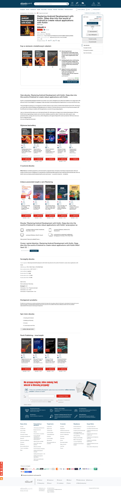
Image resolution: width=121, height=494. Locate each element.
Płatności (62, 438)
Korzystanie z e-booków (39, 433)
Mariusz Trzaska (73, 152)
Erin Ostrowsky (41, 362)
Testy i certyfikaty (24, 448)
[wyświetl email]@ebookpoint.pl (56, 489)
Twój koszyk (49, 430)
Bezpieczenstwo (37, 429)
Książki (38, 9)
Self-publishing (77, 435)
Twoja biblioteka (50, 434)
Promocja (40, 29)
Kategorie (22, 9)
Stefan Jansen (24, 209)
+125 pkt (47, 29)
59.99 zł (51, 159)
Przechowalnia (50, 432)
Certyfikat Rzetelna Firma (92, 428)
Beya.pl (49, 483)
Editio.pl (69, 480)
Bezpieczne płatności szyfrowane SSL (32, 475)
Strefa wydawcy (77, 428)
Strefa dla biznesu (77, 426)
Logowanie (49, 426)
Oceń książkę (50, 438)
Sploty (69, 483)
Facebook (1, 463)
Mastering (48, 34)
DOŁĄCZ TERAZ (63, 396)
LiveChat (62, 446)
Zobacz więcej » (28, 404)
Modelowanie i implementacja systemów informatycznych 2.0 (74, 151)
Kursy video (44, 9)
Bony (89, 9)
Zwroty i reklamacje (64, 434)
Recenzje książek (64, 442)
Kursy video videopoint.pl (92, 446)
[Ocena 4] (45, 37)
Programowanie (29, 291)
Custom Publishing (78, 441)
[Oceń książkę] (45, 37)
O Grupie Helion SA (91, 426)
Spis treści (87, 52)
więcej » (49, 401)
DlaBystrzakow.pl (81, 480)
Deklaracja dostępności (65, 432)
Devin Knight (35, 362)
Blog (21, 450)
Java (35, 291)
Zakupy (35, 431)
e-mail (25, 396)
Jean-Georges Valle (61, 362)
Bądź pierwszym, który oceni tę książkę (58, 37)
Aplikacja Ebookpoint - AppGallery (38, 456)
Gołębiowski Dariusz (49, 152)
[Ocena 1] (41, 37)
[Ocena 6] (48, 37)
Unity (30, 289)
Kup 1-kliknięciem (93, 34)
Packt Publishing (48, 35)
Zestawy (22, 442)
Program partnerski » (35, 408)
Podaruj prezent (96, 9)
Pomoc (37, 239)
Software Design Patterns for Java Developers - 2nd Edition (62, 151)
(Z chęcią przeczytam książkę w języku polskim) (62, 35)
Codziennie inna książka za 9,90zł (92, 13)
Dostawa (62, 436)
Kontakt (62, 426)
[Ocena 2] (42, 37)
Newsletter (49, 440)
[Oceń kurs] (25, 250)
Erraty (61, 440)
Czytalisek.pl (60, 483)
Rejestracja (49, 428)
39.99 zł (75, 159)
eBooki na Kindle (37, 446)
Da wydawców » (82, 408)
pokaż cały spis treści (28, 329)
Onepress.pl (50, 480)
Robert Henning (72, 209)
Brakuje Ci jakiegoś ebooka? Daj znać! (63, 414)
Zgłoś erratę (23, 281)
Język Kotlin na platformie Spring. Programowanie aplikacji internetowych (38, 151)
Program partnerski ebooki (79, 430)
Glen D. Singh (47, 209)
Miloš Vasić (43, 32)
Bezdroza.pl (90, 480)
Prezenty (49, 436)
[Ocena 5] (47, 37)
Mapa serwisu (63, 444)
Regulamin (62, 428)
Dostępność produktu (88, 50)
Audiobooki (33, 9)
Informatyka (23, 287)
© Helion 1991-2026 (24, 490)
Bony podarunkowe (24, 446)
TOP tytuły (22, 432)
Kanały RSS (1, 478)
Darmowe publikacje (24, 440)
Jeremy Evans (36, 209)
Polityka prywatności (64, 430)
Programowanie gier (33, 287)
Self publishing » (82, 414)
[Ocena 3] (44, 37)
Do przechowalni (92, 41)
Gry (27, 287)
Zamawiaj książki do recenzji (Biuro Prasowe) (79, 433)
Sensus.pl (60, 480)
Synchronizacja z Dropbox (39, 448)
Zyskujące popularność (25, 436)
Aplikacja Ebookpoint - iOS (39, 453)
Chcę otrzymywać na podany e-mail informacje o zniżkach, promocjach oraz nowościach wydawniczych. (42, 400)
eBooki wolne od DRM (38, 441)
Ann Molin (59, 209)
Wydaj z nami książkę (78, 437)
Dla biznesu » (33, 414)
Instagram (1, 468)
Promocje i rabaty (24, 434)
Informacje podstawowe (39, 427)
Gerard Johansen (65, 76)
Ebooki (27, 9)
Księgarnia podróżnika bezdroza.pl (91, 441)
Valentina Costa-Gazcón (49, 362)
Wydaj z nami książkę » (60, 408)
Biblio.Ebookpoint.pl (82, 483)
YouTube (1, 471)
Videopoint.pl (41, 483)
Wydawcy (22, 444)
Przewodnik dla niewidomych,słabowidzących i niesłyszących (37, 437)
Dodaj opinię (34, 250)
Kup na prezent (93, 31)
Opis (86, 45)
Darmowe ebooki (69, 9)
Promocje (50, 9)
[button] (80, 136)
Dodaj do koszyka (92, 23)
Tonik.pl (97, 488)
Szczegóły (87, 47)
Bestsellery (61, 9)
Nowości (55, 9)
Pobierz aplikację (81, 9)
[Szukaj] (67, 3)
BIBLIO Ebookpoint (78, 439)
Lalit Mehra (60, 152)
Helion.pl (40, 480)
